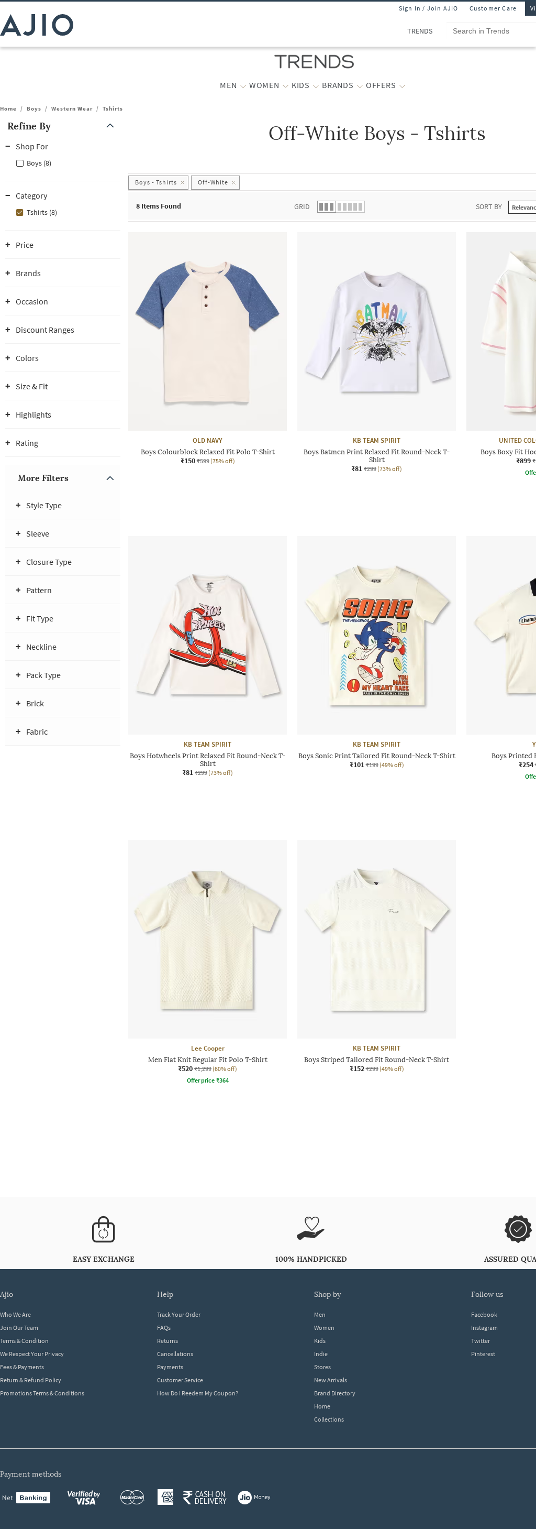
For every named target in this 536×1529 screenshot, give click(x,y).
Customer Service (180, 1380)
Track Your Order (178, 1314)
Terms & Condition (24, 1341)
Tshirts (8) (42, 212)
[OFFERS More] (402, 85)
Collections (329, 1419)
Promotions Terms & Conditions (42, 1393)
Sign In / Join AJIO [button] (429, 8)
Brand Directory (334, 1393)
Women (324, 1327)
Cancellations (175, 1354)
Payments (170, 1367)
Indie (321, 1354)
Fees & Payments (22, 1367)
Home (8, 108)
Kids (320, 1341)
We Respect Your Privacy (32, 1354)
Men (320, 1314)
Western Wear (72, 108)
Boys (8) (39, 163)
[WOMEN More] (286, 85)
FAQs (164, 1327)
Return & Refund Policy (30, 1380)
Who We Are (15, 1314)
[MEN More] (243, 85)
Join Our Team (19, 1327)
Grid (302, 206)
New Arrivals (330, 1380)
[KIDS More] (316, 85)
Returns (167, 1341)
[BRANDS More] (360, 85)
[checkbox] (63, 162)
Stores (322, 1367)
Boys (34, 108)
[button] (62, 126)
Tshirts (113, 108)
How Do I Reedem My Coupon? (197, 1393)
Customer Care (493, 8)
